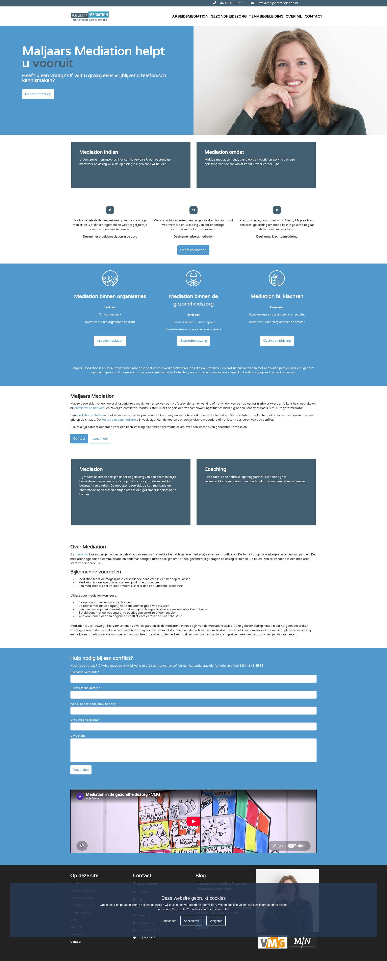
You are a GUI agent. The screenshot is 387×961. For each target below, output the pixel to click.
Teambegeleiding (266, 16)
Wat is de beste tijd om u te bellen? (94, 704)
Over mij (294, 16)
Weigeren (216, 920)
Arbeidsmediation (190, 16)
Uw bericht (77, 735)
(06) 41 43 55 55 (251, 665)
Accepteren (191, 920)
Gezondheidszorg (229, 16)
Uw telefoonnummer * (85, 688)
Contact (313, 16)
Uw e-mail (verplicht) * (85, 719)
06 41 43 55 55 (231, 3)
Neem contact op (38, 94)
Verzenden (81, 769)
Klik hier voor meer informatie (209, 909)
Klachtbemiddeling (277, 341)
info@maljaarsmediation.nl (277, 3)
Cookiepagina (145, 937)
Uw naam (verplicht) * (84, 672)
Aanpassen (168, 920)
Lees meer (100, 439)
